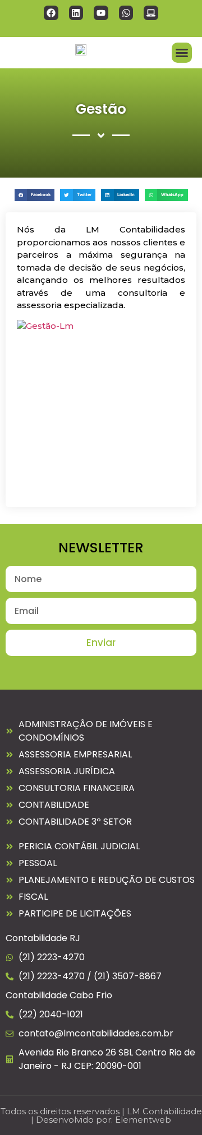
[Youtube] (101, 13)
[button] (182, 53)
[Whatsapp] (126, 13)
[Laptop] (151, 13)
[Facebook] (51, 13)
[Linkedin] (76, 13)
